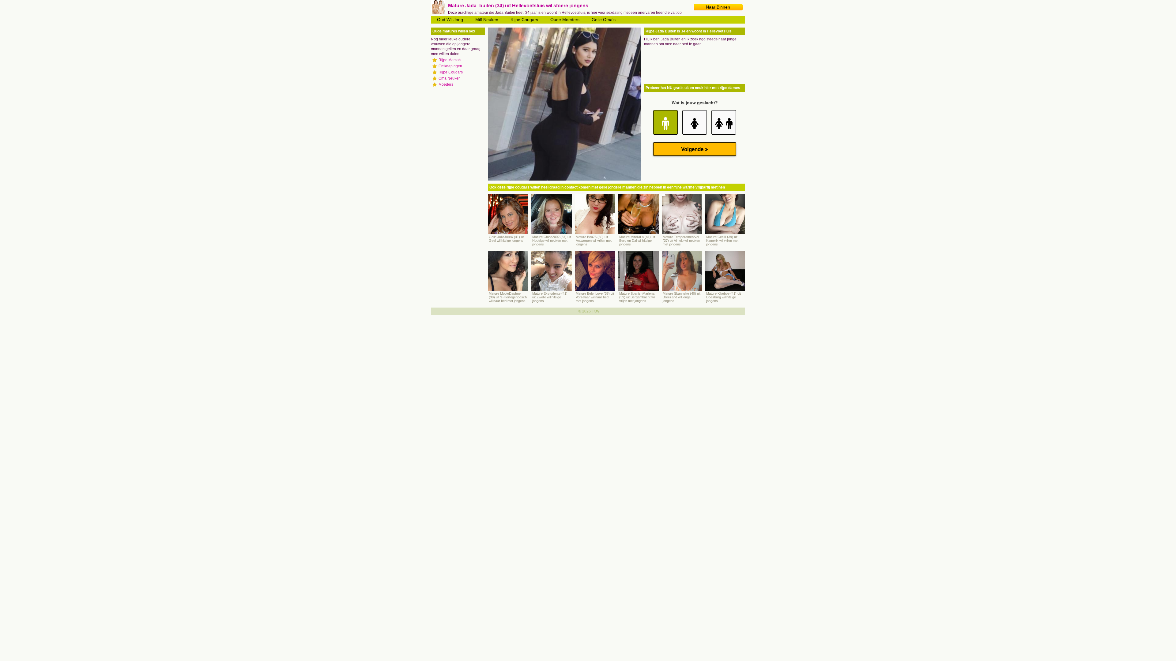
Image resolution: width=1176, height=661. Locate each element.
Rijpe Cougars (524, 19)
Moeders (446, 84)
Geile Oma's (604, 19)
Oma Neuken (450, 78)
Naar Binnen (718, 7)
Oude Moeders (564, 19)
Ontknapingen (450, 66)
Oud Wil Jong (450, 19)
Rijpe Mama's (450, 60)
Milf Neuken (486, 19)
